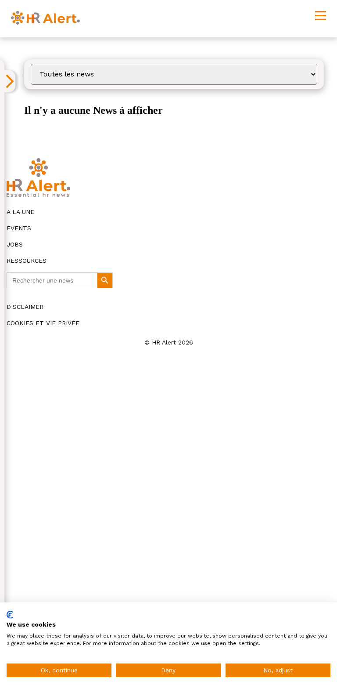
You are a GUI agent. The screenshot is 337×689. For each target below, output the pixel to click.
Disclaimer (25, 306)
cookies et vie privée (43, 322)
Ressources (27, 260)
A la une (20, 211)
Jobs (15, 244)
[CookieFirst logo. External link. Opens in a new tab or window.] (10, 615)
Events (19, 228)
